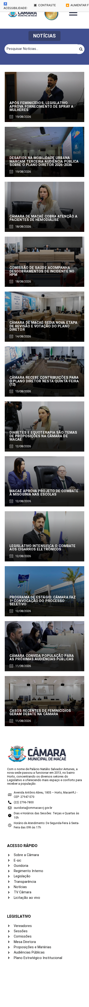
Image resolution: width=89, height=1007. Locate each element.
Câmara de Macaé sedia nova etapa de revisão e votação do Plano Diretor (43, 326)
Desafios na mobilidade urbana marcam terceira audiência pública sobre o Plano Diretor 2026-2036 (44, 161)
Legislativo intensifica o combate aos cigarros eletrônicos (42, 547)
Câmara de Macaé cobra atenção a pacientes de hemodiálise (43, 218)
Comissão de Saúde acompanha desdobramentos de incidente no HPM (41, 271)
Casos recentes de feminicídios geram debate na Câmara (40, 712)
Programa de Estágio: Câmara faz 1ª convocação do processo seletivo (42, 600)
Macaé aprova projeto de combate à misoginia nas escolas (43, 492)
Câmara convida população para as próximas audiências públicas (41, 657)
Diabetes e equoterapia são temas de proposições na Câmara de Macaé (43, 436)
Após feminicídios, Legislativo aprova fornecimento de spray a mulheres (41, 106)
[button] (44, 36)
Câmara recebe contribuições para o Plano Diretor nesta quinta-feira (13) (44, 381)
